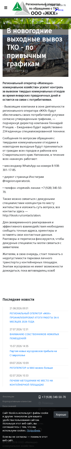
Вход (60, 9)
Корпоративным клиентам (17, 401)
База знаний (9, 406)
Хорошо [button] (61, 414)
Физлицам (8, 396)
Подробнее (33, 430)
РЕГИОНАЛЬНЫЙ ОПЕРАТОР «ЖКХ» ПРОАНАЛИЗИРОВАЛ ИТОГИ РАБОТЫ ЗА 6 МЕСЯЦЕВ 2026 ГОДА (34, 317)
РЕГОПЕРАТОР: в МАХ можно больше (31, 367)
